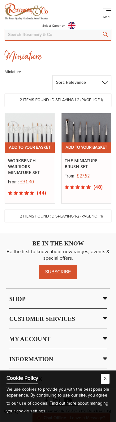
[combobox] (58, 35)
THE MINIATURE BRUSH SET (81, 163)
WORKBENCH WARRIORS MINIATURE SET (24, 166)
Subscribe (58, 271)
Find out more (63, 403)
